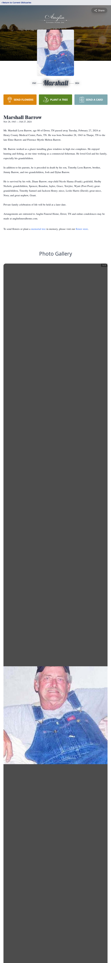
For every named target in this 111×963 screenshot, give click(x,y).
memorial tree (38, 229)
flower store (82, 229)
